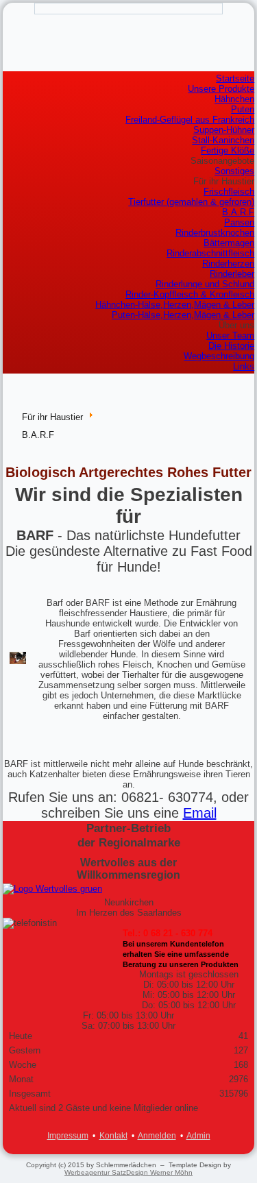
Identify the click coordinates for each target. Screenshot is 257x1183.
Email (200, 812)
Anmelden (157, 1136)
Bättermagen (229, 243)
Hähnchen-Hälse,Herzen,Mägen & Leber (174, 305)
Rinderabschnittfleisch (210, 253)
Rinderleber (232, 274)
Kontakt (113, 1136)
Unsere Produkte (221, 89)
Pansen (239, 222)
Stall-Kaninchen (223, 140)
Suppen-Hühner (223, 130)
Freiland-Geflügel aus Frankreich (189, 119)
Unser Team (230, 335)
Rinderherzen (228, 263)
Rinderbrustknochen (214, 233)
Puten (242, 109)
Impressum (67, 1136)
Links (243, 366)
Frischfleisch (229, 191)
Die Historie (231, 346)
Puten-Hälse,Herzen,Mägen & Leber (183, 315)
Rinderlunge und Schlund (205, 284)
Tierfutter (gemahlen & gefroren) (191, 202)
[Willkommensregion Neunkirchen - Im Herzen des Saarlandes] (129, 888)
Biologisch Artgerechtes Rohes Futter (128, 472)
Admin (198, 1136)
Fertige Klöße (227, 150)
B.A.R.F (238, 212)
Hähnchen (234, 99)
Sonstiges (234, 171)
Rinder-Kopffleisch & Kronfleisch (189, 294)
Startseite (235, 78)
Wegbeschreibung (219, 356)
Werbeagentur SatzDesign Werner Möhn (128, 1172)
